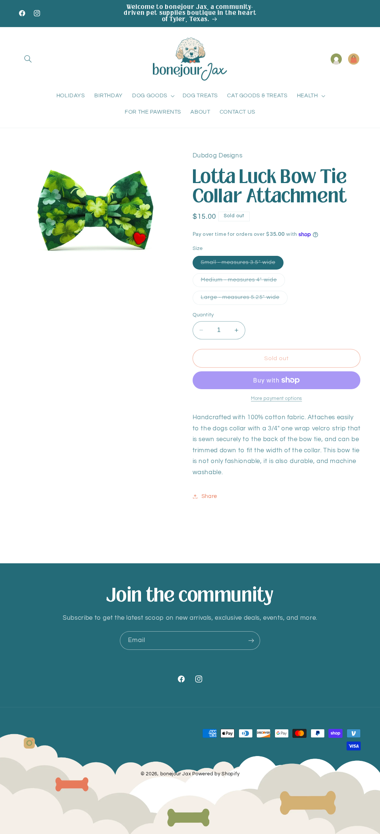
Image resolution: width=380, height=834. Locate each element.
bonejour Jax (175, 773)
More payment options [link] (276, 398)
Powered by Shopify (215, 773)
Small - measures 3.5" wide (242, 264)
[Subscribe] (251, 640)
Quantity (203, 314)
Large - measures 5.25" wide (244, 299)
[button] (28, 59)
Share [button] (209, 496)
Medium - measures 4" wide (243, 282)
